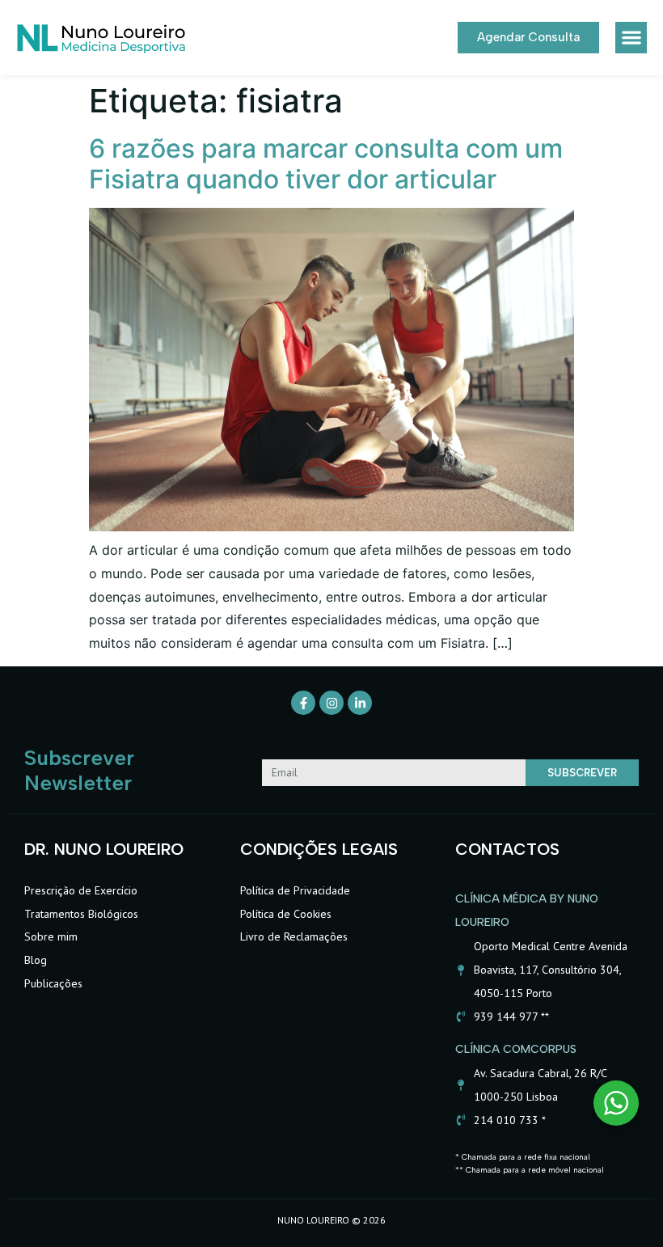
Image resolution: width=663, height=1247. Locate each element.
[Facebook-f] (303, 703)
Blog (35, 960)
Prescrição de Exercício (80, 890)
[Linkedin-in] (360, 703)
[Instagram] (331, 703)
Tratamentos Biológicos (81, 914)
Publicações (53, 983)
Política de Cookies (286, 914)
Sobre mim (51, 936)
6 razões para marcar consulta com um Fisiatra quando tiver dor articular (326, 164)
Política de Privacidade (295, 890)
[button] (631, 37)
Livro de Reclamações (294, 936)
